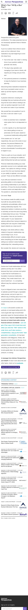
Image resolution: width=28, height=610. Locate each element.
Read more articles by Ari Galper (10, 367)
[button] (2, 13)
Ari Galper (5, 9)
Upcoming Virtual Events (10, 387)
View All (15, 383)
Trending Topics (7, 384)
